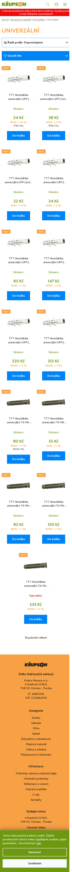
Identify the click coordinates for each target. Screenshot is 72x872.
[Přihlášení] (39, 4)
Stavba (36, 717)
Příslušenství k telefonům (36, 754)
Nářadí (36, 733)
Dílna (36, 728)
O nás (36, 794)
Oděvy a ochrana (36, 749)
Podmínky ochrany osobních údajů (36, 773)
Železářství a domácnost (36, 739)
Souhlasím (34, 863)
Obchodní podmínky (36, 778)
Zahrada (36, 723)
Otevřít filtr (14, 55)
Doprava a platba (36, 789)
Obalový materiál (36, 744)
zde (38, 843)
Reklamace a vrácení (36, 784)
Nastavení (34, 852)
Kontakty (36, 799)
